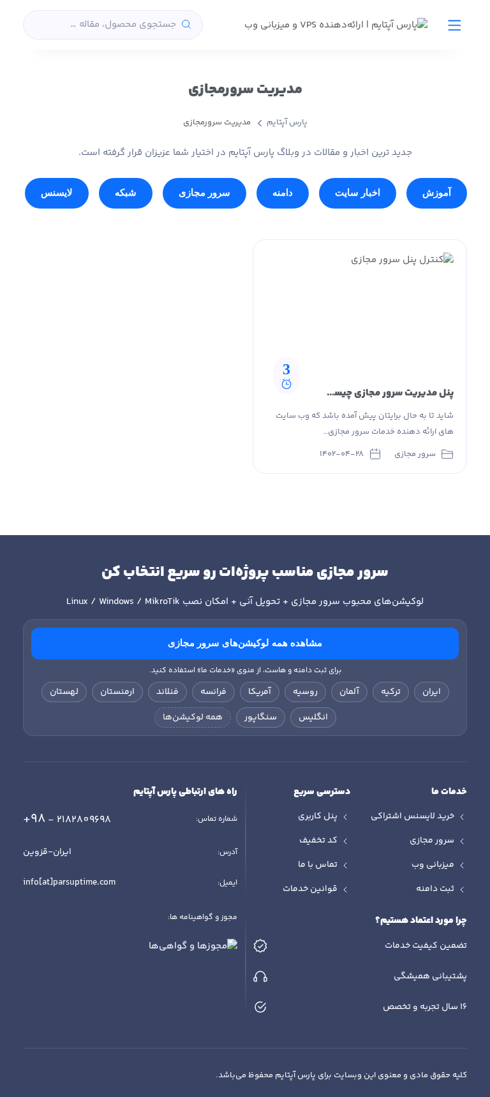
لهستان (64, 692)
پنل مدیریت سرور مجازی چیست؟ (387, 393)
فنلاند (167, 692)
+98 (67, 819)
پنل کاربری (318, 816)
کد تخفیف (318, 841)
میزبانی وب (433, 865)
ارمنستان (117, 692)
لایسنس (57, 193)
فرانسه (213, 692)
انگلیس (313, 717)
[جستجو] (186, 25)
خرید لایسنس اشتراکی (412, 816)
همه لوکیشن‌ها (193, 717)
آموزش (436, 193)
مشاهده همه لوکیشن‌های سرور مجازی (245, 643)
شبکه (126, 193)
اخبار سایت (357, 193)
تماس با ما (318, 865)
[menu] (455, 25)
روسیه (305, 692)
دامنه (282, 193)
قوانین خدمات (310, 889)
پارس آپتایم (287, 122)
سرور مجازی (204, 193)
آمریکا (259, 692)
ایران (431, 692)
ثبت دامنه (435, 889)
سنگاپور (260, 717)
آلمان (349, 692)
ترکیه (391, 692)
